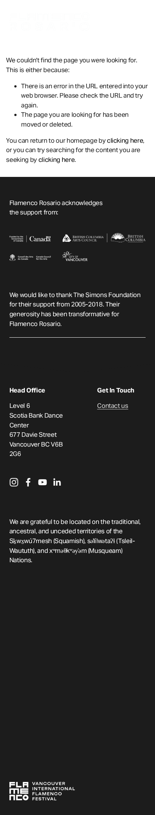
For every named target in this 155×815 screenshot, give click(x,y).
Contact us (112, 405)
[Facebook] (28, 482)
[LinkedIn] (56, 482)
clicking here (125, 140)
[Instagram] (13, 482)
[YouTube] (42, 482)
